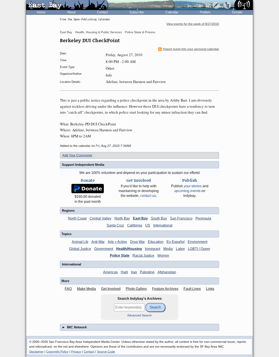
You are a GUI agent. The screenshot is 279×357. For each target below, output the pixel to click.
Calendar (171, 12)
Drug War (137, 242)
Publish (205, 12)
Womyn (163, 255)
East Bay (66, 32)
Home (41, 12)
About (71, 12)
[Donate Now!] (87, 189)
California (134, 225)
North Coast (77, 218)
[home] (66, 5)
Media (168, 249)
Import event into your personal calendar (191, 49)
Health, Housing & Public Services (98, 32)
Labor (180, 249)
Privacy (76, 351)
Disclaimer (36, 351)
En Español (176, 242)
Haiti (124, 272)
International (162, 225)
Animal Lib (80, 242)
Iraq (134, 272)
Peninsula (203, 218)
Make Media (86, 289)
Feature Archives (165, 289)
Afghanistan (167, 272)
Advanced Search (139, 315)
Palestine (147, 272)
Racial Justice (143, 255)
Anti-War (98, 242)
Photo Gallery (136, 289)
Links (210, 289)
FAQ (68, 289)
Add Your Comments (77, 155)
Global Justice (80, 249)
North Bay (122, 218)
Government (103, 249)
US (147, 225)
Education (155, 242)
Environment (197, 242)
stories (193, 186)
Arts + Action (117, 242)
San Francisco (181, 218)
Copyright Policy (57, 351)
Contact (102, 12)
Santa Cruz (115, 225)
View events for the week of (192, 24)
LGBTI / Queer (199, 249)
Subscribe (136, 12)
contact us (148, 196)
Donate (237, 12)
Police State (119, 255)
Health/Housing (129, 249)
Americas (110, 272)
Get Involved (111, 289)
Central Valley (100, 218)
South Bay (159, 218)
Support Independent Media (83, 164)
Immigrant (152, 249)
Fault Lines (192, 289)
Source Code (106, 351)
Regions (68, 210)
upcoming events (187, 191)
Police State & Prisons (140, 32)
